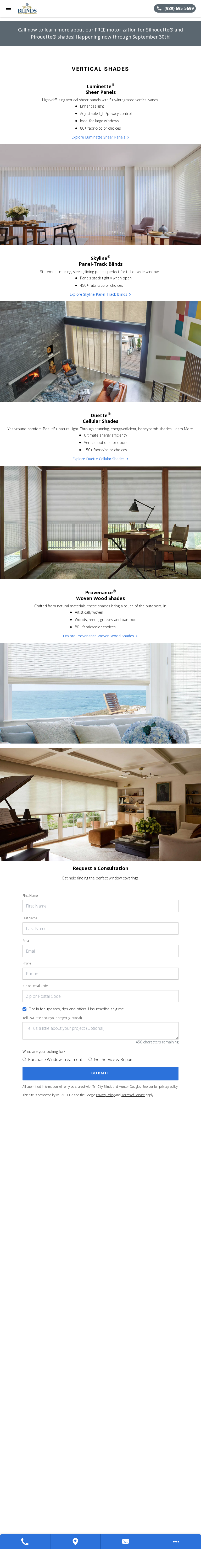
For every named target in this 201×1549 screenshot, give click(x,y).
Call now (27, 29)
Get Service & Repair (113, 1059)
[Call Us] (25, 1541)
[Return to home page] (32, 8)
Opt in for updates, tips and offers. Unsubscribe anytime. (77, 1008)
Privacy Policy (105, 1095)
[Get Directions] (76, 1541)
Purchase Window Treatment (55, 1059)
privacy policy (168, 1086)
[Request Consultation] (126, 1541)
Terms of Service (133, 1095)
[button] (8, 8)
